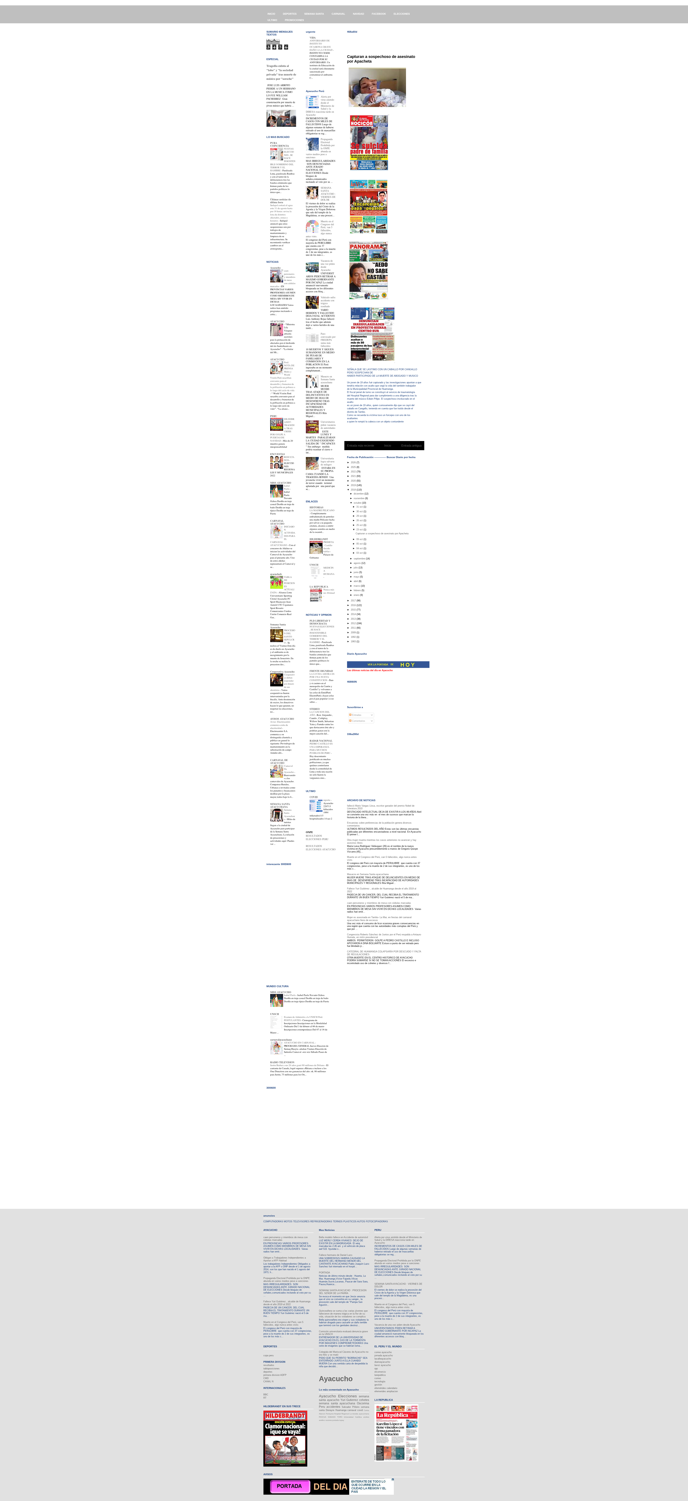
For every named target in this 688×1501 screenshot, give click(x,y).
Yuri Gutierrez (349, 1399)
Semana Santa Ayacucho (278, 626)
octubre (358, 502)
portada (335, 1420)
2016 (354, 605)
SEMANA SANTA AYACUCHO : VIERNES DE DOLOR (328, 193)
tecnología (379, 1381)
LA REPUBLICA (319, 586)
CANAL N (268, 1381)
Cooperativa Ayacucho (282, 671)
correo (377, 1378)
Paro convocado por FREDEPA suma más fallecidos (328, 339)
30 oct (360, 511)
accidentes (333, 1406)
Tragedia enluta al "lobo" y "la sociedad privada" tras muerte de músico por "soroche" (281, 72)
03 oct (360, 553)
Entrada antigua (411, 445)
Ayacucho (275, 268)
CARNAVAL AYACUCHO (277, 522)
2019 (354, 485)
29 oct (360, 516)
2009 (354, 632)
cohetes (364, 1399)
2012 (354, 623)
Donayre (330, 1410)
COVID (314, 797)
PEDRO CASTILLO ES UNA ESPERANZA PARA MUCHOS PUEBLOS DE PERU (321, 748)
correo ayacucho (383, 1352)
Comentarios (358, 721)
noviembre (359, 498)
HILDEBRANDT (319, 539)
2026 (354, 462)
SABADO (332, 1417)
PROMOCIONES (294, 20)
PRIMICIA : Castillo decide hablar (328, 546)
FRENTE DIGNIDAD (321, 671)
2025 (354, 467)
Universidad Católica (353, 1417)
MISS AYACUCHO (280, 483)
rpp (376, 1368)
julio (356, 567)
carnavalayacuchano (281, 1039)
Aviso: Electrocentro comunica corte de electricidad (280, 725)
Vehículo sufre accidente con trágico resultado (328, 302)
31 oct (360, 506)
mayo (357, 576)
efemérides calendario (385, 1388)
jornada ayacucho (383, 1355)
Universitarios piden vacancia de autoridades (328, 425)
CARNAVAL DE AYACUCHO (279, 761)
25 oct (360, 525)
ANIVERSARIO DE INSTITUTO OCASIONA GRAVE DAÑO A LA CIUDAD (321, 45)
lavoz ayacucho (382, 1365)
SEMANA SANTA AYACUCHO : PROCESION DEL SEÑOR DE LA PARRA (342, 1292)
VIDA (313, 37)
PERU (273, 416)
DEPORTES (290, 13)
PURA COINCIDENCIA (279, 144)
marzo (357, 586)
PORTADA (324, 1272)
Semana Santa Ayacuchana (289, 814)
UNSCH (314, 565)
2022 (354, 471)
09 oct (360, 539)
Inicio (387, 445)
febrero (358, 590)
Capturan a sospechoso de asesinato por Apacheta (382, 533)
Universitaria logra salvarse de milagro (328, 461)
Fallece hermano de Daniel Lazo (335, 1255)
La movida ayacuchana (359, 1414)
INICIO (271, 13)
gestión (378, 1384)
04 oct (360, 548)
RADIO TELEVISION (282, 1062)
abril (356, 581)
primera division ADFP (274, 1375)
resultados (268, 1365)
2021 (354, 476)
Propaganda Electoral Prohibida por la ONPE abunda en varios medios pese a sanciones (286, 1279)
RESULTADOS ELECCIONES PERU (317, 837)
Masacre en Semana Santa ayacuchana (368, 874)
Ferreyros (330, 1414)
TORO (339, 1417)
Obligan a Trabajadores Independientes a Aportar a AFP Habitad (284, 1259)
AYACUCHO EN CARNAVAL (299, 1042)
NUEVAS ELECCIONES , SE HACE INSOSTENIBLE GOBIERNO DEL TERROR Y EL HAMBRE (322, 634)
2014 (354, 614)
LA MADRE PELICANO (322, 510)
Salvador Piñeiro (350, 1407)
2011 (354, 627)
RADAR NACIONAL (321, 741)
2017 (354, 600)
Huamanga (341, 1410)
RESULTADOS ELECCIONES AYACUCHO (321, 847)
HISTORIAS (316, 507)
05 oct (360, 543)
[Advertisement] (389, 41)
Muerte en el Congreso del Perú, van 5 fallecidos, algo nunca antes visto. (283, 1323)
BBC (265, 1394)
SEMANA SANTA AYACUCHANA (280, 805)
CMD (266, 1378)
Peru (322, 1406)
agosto (357, 563)
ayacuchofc (276, 574)
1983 (354, 641)
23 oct (360, 529)
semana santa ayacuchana (337, 1403)
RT (264, 1397)
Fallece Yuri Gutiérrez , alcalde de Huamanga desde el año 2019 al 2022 (286, 1303)
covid (360, 1410)
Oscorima (363, 1403)
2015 (354, 609)
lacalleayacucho (382, 1358)
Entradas (356, 715)
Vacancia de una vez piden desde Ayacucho (328, 265)
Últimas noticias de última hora (280, 200)
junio (356, 572)
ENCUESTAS (277, 454)
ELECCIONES (402, 13)
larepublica (380, 1375)
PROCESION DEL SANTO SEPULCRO (289, 636)
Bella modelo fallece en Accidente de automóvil (343, 1237)
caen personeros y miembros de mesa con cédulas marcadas (379, 903)
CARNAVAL (338, 13)
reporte (327, 800)
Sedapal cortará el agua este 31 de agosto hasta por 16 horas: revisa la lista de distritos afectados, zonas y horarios (281, 213)
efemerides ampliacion (386, 1391)
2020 (354, 480)
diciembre (359, 493)
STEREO (315, 709)
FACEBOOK (379, 13)
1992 (354, 637)
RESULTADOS (289, 458)
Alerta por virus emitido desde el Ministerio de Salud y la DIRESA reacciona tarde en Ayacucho (398, 1240)
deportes (267, 1371)
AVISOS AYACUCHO (282, 719)
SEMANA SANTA (314, 13)
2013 (354, 619)
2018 (354, 489)
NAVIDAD (358, 13)
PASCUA (322, 1417)
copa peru (268, 1355)
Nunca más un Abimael (329, 591)
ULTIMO (272, 20)
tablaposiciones (271, 1368)
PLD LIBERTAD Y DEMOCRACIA (320, 622)
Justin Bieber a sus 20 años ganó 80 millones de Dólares (297, 1065)
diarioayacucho (382, 1362)
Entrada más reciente (360, 445)
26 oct (360, 520)
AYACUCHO (277, 321)
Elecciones (347, 1396)
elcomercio (380, 1371)
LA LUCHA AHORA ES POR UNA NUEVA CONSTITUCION (322, 677)
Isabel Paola (287, 487)
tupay (341, 1420)
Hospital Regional (341, 1414)
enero (357, 595)
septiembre (360, 558)
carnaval (351, 1410)
